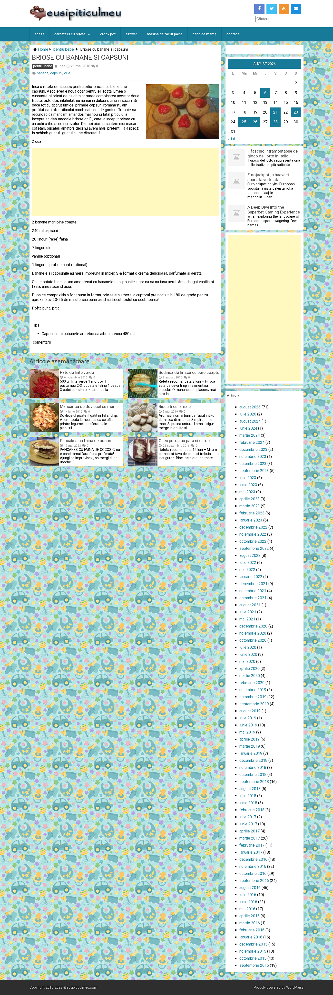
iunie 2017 (248, 824)
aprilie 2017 (249, 831)
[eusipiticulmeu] (75, 19)
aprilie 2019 (249, 739)
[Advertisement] (125, 182)
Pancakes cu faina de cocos (85, 440)
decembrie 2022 (253, 527)
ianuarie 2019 (250, 753)
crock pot (108, 34)
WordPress (295, 987)
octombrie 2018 (252, 774)
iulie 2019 (247, 718)
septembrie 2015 (254, 965)
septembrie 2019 (254, 704)
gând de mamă (204, 34)
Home (43, 49)
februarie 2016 (251, 930)
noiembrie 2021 (252, 591)
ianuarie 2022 (250, 576)
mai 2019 (247, 732)
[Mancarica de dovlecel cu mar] (44, 430)
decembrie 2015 (253, 944)
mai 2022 (247, 569)
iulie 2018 (247, 795)
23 (296, 112)
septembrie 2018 (254, 781)
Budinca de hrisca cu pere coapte (189, 372)
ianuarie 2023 (250, 520)
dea (62, 66)
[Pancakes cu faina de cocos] (44, 465)
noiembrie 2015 (252, 951)
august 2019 (250, 711)
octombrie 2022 (252, 541)
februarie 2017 (251, 845)
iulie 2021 (247, 612)
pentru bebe (63, 49)
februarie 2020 (251, 682)
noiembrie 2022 (252, 534)
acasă (39, 34)
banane (43, 73)
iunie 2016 (248, 901)
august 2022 (250, 555)
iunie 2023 (248, 485)
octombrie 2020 (252, 640)
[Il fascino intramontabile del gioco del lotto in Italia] (236, 164)
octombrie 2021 (252, 598)
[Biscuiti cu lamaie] (142, 430)
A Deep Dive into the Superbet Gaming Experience (273, 209)
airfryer (131, 34)
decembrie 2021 (253, 583)
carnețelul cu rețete (69, 34)
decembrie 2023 (253, 449)
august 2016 (250, 887)
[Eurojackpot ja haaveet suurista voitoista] (236, 188)
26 (255, 122)
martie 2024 (249, 435)
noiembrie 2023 (252, 456)
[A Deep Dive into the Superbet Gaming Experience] (236, 220)
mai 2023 (247, 492)
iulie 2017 (247, 817)
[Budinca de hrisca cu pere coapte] (142, 396)
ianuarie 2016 (250, 937)
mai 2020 (247, 661)
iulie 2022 (247, 562)
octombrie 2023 (252, 463)
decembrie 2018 (253, 760)
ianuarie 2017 (250, 852)
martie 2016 (249, 923)
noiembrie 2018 (252, 767)
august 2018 (250, 788)
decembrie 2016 (253, 859)
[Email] (296, 9)
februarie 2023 (251, 513)
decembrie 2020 (253, 626)
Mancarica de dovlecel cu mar (87, 406)
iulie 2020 (247, 647)
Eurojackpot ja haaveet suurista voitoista (268, 177)
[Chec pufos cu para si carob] (142, 465)
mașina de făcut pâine (165, 34)
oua (67, 73)
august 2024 (250, 421)
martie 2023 (249, 506)
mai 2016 (247, 909)
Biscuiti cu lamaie (175, 406)
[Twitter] (271, 9)
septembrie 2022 (254, 548)
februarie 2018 (251, 810)
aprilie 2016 (249, 916)
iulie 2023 (247, 477)
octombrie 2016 (252, 873)
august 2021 (250, 605)
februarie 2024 (251, 442)
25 (244, 122)
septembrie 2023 (254, 470)
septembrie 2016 (254, 880)
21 (275, 112)
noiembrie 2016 (252, 866)
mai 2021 (247, 619)
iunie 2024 (248, 428)
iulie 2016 (247, 894)
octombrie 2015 (252, 958)
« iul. (231, 139)
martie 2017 (249, 838)
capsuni (56, 73)
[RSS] (284, 9)
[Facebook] (259, 9)
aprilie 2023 (249, 499)
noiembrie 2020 (252, 633)
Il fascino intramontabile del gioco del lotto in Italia (273, 153)
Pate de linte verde (77, 372)
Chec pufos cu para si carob (184, 440)
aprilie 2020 (249, 668)
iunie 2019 (248, 725)
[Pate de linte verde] (44, 396)
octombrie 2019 (252, 697)
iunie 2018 (248, 803)
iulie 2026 (247, 414)
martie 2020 (249, 675)
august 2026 (250, 407)
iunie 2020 (248, 654)
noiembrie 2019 (252, 689)
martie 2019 (249, 746)
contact (232, 34)
